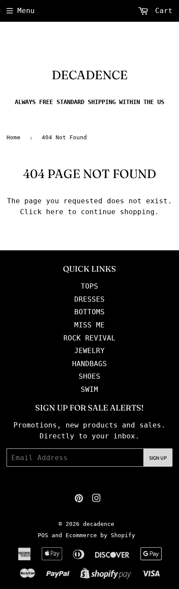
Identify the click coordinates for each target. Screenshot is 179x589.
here (54, 212)
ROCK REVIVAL (89, 338)
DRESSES (89, 299)
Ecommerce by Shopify (100, 535)
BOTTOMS (89, 312)
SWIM (89, 389)
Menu (26, 11)
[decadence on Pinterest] (78, 499)
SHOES (89, 376)
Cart (161, 11)
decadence (90, 74)
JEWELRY (89, 351)
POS (43, 535)
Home (13, 137)
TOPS (89, 286)
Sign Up (158, 457)
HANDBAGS (89, 364)
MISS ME (89, 325)
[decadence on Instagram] (96, 499)
